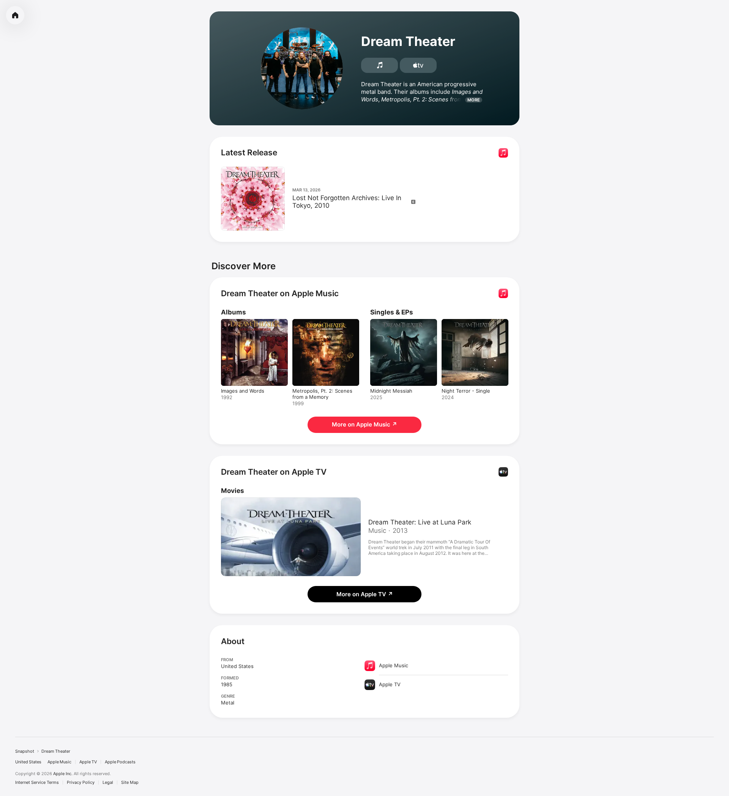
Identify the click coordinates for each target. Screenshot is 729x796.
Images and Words (242, 322)
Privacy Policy (81, 782)
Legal (108, 782)
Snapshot (24, 751)
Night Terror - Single (466, 322)
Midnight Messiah (391, 322)
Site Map (130, 782)
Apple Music (59, 762)
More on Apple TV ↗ (364, 594)
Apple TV (88, 762)
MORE (473, 100)
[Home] (15, 15)
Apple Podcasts (120, 762)
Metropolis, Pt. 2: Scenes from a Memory (322, 325)
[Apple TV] (418, 65)
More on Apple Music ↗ (364, 424)
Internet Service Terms (37, 782)
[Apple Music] (379, 65)
